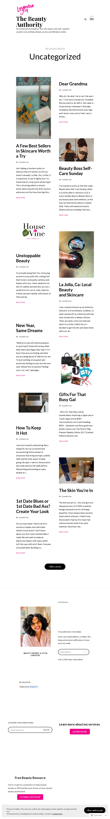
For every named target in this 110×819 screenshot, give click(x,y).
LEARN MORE (80, 731)
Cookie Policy (57, 814)
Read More (20, 198)
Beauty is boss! (85, 650)
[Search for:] (30, 730)
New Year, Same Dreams (29, 328)
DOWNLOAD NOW (30, 797)
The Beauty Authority (31, 21)
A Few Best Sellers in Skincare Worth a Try (33, 151)
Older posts (55, 566)
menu (91, 16)
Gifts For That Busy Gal (72, 397)
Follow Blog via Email (70, 632)
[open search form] (85, 19)
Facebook (63, 602)
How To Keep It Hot (28, 430)
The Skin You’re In (76, 490)
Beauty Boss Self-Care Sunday (75, 171)
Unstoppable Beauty (28, 258)
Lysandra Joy (23, 162)
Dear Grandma (73, 83)
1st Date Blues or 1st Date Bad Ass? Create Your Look (33, 506)
